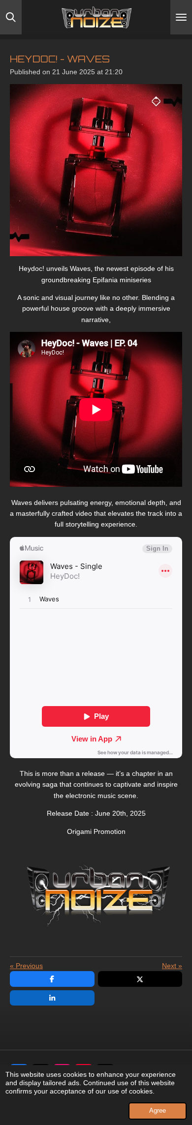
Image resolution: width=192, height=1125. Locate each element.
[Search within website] (11, 17)
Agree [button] (157, 1110)
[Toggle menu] (181, 17)
